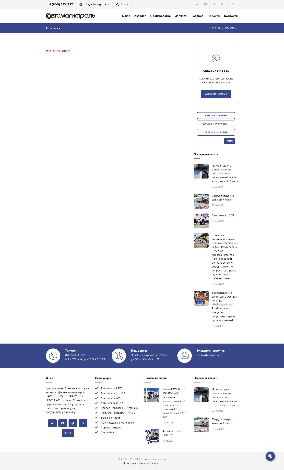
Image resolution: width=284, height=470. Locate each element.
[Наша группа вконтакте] (197, 4)
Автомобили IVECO (112, 402)
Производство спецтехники (117, 422)
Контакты (231, 16)
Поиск (124, 4)
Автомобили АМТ (111, 398)
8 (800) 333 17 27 (61, 4)
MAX (232, 4)
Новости (213, 16)
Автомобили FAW (111, 388)
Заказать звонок (216, 94)
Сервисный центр (216, 132)
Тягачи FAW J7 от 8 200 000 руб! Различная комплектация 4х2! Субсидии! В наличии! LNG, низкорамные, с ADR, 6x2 (175, 403)
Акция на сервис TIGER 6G (172, 433)
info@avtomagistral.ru (96, 4)
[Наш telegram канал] (214, 4)
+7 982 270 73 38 (96, 359)
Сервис (198, 16)
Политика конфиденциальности (142, 463)
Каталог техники (216, 115)
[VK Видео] (205, 4)
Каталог (140, 16)
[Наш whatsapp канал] (222, 4)
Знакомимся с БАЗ (223, 215)
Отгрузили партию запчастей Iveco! (223, 197)
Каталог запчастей (216, 124)
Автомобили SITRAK (113, 393)
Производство (160, 16)
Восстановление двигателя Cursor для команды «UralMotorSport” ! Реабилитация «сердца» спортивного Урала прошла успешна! (224, 306)
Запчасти (181, 16)
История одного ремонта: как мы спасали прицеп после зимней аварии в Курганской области (225, 173)
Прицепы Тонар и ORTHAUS (118, 412)
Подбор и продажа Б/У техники (119, 407)
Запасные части (110, 417)
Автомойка (107, 432)
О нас (126, 16)
